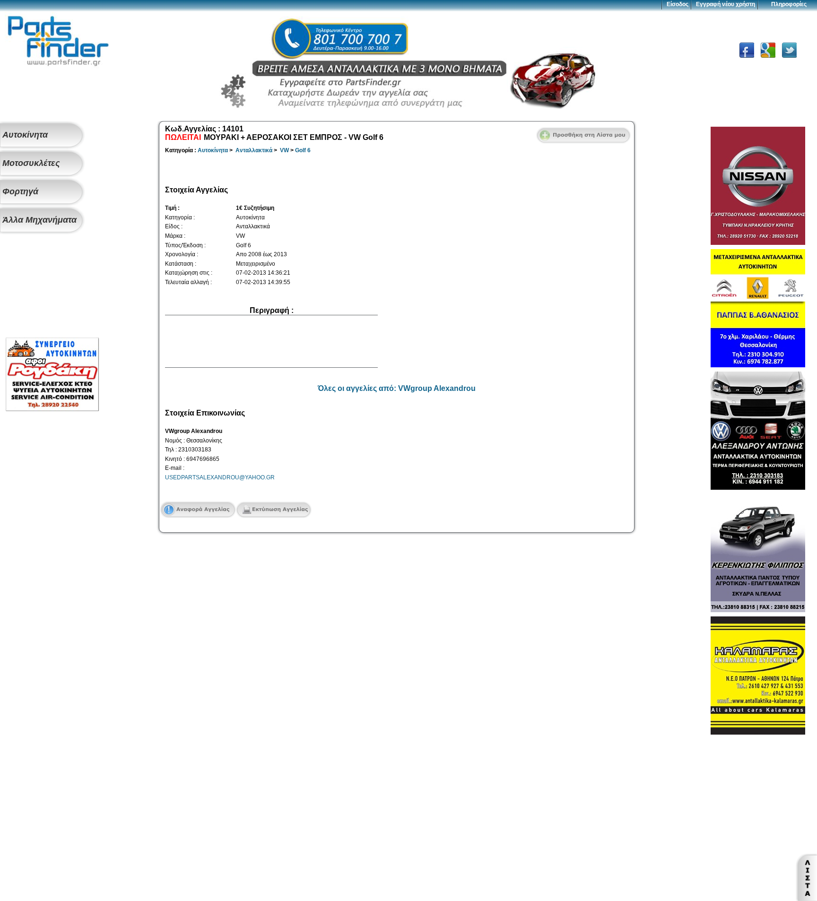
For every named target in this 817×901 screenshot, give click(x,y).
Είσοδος (677, 4)
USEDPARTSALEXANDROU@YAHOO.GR (220, 477)
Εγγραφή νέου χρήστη (725, 4)
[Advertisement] (52, 286)
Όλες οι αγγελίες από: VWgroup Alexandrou (397, 388)
